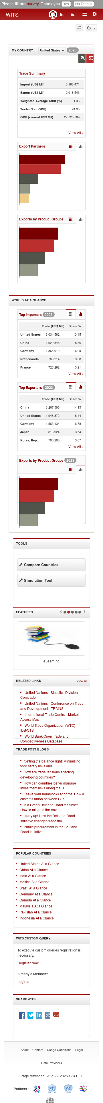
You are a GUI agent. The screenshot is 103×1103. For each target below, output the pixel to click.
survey (33, 3)
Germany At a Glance (36, 893)
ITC (38, 1088)
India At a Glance (32, 875)
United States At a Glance (39, 863)
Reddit (47, 1015)
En (62, 14)
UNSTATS (68, 1088)
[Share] (91, 27)
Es (73, 14)
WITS (12, 14)
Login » (23, 981)
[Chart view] (80, 146)
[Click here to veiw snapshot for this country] (90, 58)
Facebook (22, 1015)
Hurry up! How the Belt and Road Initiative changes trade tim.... (47, 818)
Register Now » (29, 962)
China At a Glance (33, 869)
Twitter (30, 1015)
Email (56, 1015)
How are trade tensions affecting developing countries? (47, 774)
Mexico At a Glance (34, 881)
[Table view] (70, 146)
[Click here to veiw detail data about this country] (82, 58)
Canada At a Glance (35, 899)
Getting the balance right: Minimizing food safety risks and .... (50, 763)
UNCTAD (53, 1088)
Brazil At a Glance (33, 887)
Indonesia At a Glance (36, 917)
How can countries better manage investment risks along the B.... (48, 785)
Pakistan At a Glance (35, 911)
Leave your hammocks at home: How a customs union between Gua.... (52, 796)
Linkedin (39, 1015)
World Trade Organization (83, 1088)
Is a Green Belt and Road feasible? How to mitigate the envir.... (49, 807)
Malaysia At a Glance (35, 905)
